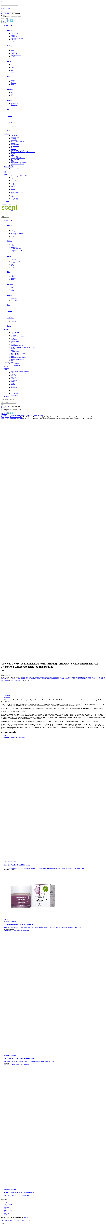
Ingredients (7, 697)
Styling (12, 84)
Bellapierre (13, 138)
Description (7, 695)
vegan (11, 680)
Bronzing (13, 67)
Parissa (12, 155)
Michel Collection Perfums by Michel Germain (23, 152)
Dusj (12, 92)
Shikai (12, 161)
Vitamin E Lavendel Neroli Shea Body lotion (19, 1192)
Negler (9, 130)
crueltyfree (3, 678)
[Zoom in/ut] (1, 1223)
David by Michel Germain (17, 141)
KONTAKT (7, 1214)
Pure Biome (14, 184)
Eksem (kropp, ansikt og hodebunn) (20, 176)
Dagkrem (45, 868)
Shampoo (13, 83)
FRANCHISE (8, 1211)
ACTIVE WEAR (8, 167)
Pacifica (13, 153)
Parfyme (9, 100)
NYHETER (7, 171)
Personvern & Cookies (14, 1220)
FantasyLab (27, 1217)
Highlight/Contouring (16, 55)
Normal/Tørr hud (15, 36)
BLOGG (6, 201)
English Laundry (15, 146)
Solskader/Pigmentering (17, 38)
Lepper (12, 50)
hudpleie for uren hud (61, 678)
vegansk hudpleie (18, 680)
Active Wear (10, 122)
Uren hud (13, 39)
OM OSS (6, 1213)
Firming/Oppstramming (10, 868)
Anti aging (13, 35)
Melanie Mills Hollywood (17, 150)
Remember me (16, 13)
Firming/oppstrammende (17, 192)
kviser (74, 678)
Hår (8, 76)
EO (11, 147)
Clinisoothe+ (14, 140)
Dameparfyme (14, 103)
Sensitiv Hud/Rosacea (54, 927)
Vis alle (12, 41)
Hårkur (12, 81)
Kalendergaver (14, 199)
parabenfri (89, 678)
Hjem (2, 417)
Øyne (12, 49)
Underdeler (17, 170)
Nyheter (13, 179)
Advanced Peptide (9, 927)
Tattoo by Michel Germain (17, 164)
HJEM (5, 1202)
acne (68, 677)
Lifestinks (13, 149)
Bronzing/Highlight (16, 53)
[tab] (54, 695)
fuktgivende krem (15, 678)
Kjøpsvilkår (4, 1220)
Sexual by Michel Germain (18, 158)
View (5, 861)
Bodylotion (13, 64)
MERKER (7, 134)
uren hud (7, 680)
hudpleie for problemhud (48, 678)
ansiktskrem (102, 677)
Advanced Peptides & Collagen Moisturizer (18, 924)
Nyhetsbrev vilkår (25, 1220)
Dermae (13, 143)
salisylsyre (102, 678)
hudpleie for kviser (36, 678)
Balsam (12, 80)
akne (71, 677)
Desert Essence (15, 144)
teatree (2, 680)
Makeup (9, 45)
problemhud (95, 678)
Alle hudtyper (14, 33)
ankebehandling (77, 677)
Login (2, 401)
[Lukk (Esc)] (6, 1223)
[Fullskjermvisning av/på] (3, 1223)
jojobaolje (69, 678)
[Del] (4, 1223)
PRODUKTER (8, 25)
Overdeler (13, 126)
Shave (12, 70)
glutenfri (23, 678)
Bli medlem (4, 8)
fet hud (9, 678)
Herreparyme (14, 105)
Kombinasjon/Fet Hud (16, 417)
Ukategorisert (14, 198)
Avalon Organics (15, 137)
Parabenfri (13, 181)
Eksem (12, 69)
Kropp (9, 61)
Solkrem (9, 116)
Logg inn (9, 8)
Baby (8, 109)
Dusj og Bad (10, 89)
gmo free (28, 678)
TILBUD (6, 173)
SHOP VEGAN (8, 174)
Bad (12, 94)
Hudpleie (9, 30)
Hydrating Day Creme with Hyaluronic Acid (19, 1058)
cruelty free (13, 180)
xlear (12, 165)
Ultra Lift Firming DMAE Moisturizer (17, 865)
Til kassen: (6, 204)
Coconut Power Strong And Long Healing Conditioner (28, 415)
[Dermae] (9, 692)
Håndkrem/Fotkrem (16, 66)
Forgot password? (5, 13)
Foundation (14, 52)
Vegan (59, 677)
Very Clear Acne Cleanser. (7, 415)
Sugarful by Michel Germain (18, 162)
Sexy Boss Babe (15, 159)
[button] (4, 21)
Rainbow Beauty (15, 156)
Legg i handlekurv (5, 675)
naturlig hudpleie (81, 678)
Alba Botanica (14, 135)
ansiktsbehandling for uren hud (90, 677)
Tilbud (12, 190)
